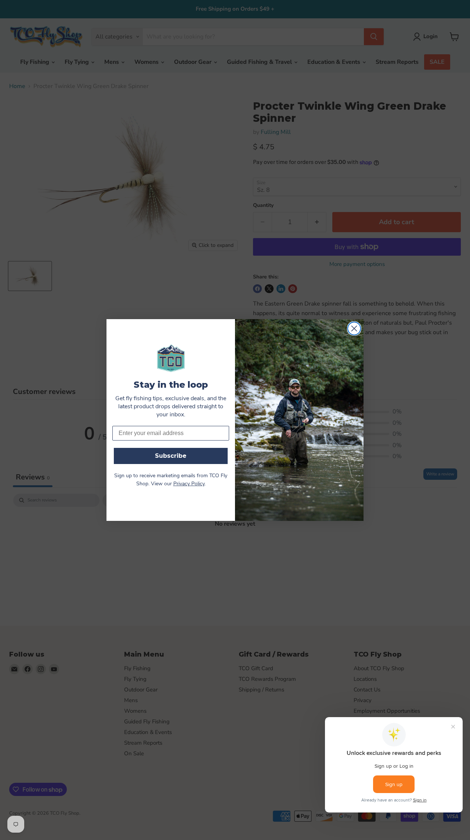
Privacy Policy (189, 484)
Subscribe (171, 455)
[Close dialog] (354, 328)
